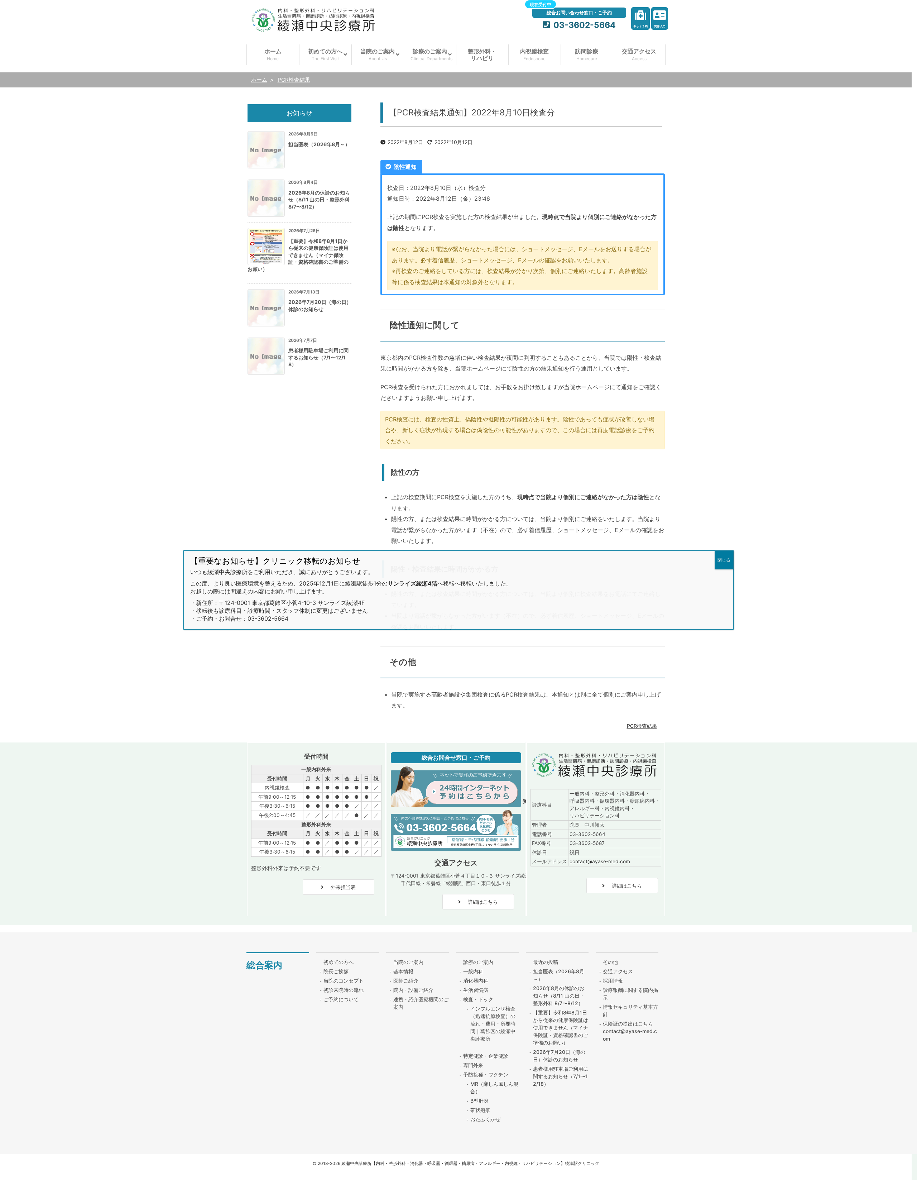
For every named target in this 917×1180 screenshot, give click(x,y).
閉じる (723, 560)
